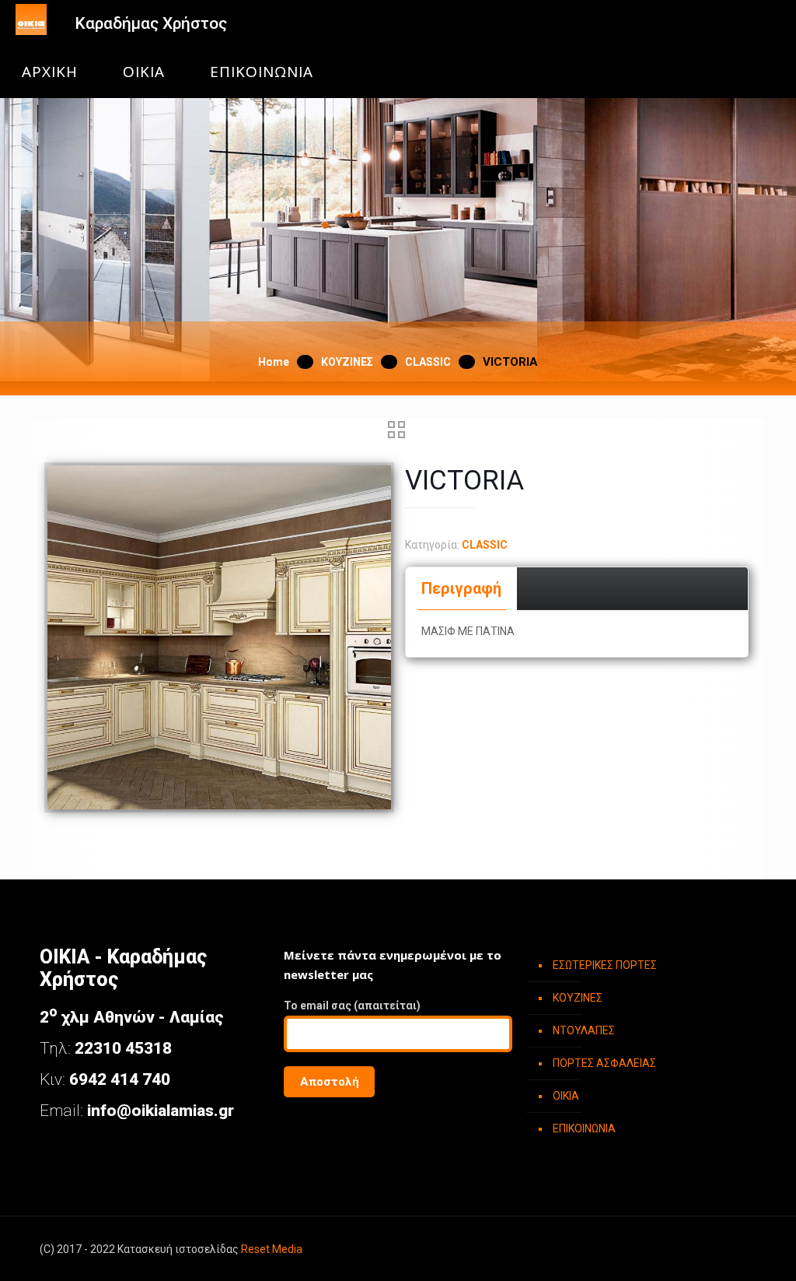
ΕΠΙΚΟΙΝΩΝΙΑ (261, 72)
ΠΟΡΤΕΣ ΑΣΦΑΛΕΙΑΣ (604, 1063)
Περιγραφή (461, 588)
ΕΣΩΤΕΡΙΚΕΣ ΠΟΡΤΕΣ (605, 965)
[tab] (462, 588)
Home (273, 362)
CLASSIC (428, 362)
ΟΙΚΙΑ (144, 72)
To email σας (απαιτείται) (352, 1005)
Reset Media (271, 1249)
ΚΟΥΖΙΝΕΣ (347, 362)
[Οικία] (31, 23)
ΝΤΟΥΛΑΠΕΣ (584, 1030)
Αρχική (50, 72)
